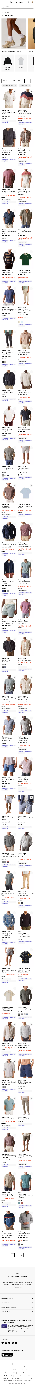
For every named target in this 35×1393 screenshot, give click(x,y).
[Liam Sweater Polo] (9, 259)
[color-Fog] (19, 322)
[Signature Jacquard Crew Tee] (9, 178)
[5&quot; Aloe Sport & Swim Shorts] (9, 804)
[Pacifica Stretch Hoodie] (26, 841)
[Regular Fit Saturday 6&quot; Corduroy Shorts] (9, 608)
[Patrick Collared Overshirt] (9, 647)
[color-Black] (5, 591)
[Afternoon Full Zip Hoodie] (9, 568)
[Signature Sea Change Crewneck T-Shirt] (9, 296)
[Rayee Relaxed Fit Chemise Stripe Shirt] (9, 995)
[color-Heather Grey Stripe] (5, 862)
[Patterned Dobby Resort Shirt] (26, 137)
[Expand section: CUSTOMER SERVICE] (17, 1299)
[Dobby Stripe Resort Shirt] (26, 218)
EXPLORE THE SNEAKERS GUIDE (11, 51)
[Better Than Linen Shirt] (9, 1032)
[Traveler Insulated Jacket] (9, 379)
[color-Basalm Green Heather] (19, 1014)
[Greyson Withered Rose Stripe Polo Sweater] (26, 178)
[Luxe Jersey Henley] (26, 995)
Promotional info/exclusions (15, 1332)
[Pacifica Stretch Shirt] (26, 379)
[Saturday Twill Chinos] (26, 1105)
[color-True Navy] (3, 591)
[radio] (19, 322)
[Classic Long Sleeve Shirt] (9, 98)
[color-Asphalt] (8, 591)
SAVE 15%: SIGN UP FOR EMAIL (17, 1276)
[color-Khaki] (19, 903)
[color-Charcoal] (19, 1245)
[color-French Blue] (5, 667)
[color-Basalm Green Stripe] (3, 862)
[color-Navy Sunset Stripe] (8, 862)
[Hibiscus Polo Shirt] (26, 259)
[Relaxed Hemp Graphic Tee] (9, 493)
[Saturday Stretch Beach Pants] (9, 339)
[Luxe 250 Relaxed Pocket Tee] (9, 455)
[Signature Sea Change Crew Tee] (9, 684)
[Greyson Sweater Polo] (9, 1105)
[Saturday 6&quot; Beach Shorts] (9, 766)
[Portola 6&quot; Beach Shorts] (26, 455)
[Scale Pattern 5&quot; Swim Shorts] (9, 957)
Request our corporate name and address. (19, 1380)
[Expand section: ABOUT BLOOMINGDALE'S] (17, 1307)
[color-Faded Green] (3, 476)
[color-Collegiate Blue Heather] (27, 1014)
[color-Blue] (22, 1245)
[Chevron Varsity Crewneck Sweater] (9, 1220)
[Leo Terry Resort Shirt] (26, 647)
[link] (9, 116)
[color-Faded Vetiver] (5, 362)
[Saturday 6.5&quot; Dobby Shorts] (26, 1142)
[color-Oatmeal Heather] (24, 1014)
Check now (27, 1332)
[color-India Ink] (8, 476)
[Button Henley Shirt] (26, 1032)
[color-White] (5, 476)
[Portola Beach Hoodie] (9, 1068)
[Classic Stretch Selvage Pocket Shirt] (9, 1181)
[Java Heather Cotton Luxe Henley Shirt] (26, 920)
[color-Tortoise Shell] (22, 1203)
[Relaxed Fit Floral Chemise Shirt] (26, 957)
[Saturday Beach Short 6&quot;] (26, 804)
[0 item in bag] (32, 2)
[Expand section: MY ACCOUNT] (17, 1303)
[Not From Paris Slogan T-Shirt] (26, 493)
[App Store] (7, 1355)
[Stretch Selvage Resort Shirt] (9, 218)
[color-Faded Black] (3, 362)
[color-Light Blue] (22, 322)
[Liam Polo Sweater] (26, 339)
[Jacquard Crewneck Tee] (9, 880)
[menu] (2, 2)
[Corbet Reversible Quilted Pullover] (26, 1220)
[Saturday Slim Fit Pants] (26, 880)
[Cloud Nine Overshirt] (9, 531)
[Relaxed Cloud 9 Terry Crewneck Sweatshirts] (9, 841)
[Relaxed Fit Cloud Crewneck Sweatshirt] (26, 98)
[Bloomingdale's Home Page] (16, 2)
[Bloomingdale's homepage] (2, 12)
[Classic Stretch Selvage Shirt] (9, 137)
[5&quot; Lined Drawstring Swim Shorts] (26, 1068)
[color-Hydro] (19, 1203)
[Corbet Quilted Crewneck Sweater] (26, 531)
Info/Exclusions (17, 1287)
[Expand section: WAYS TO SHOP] (17, 1312)
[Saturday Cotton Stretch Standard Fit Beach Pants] (26, 296)
